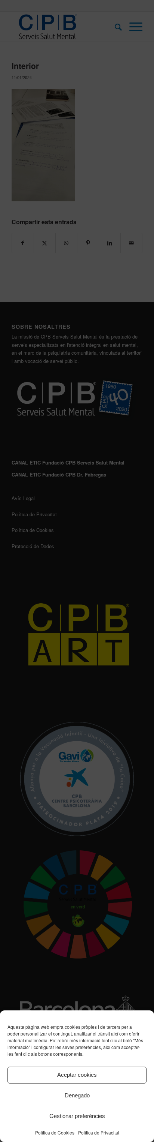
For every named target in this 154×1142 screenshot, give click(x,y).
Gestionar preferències (77, 1116)
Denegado (77, 1095)
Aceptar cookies (77, 1075)
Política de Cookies (54, 1132)
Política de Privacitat (98, 1132)
